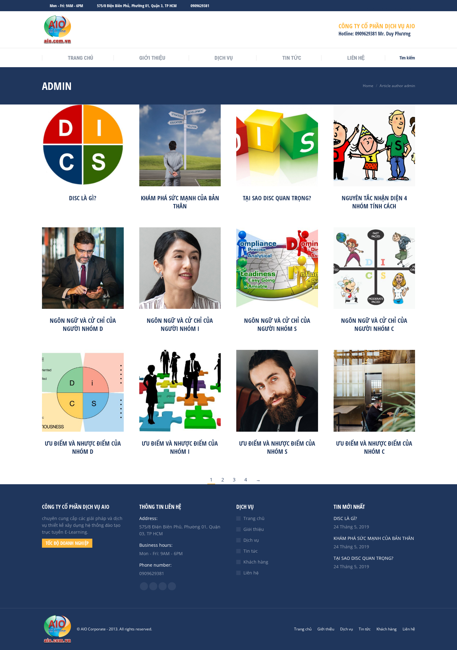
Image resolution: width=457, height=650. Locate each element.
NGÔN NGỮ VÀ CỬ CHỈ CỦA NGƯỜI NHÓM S (277, 324)
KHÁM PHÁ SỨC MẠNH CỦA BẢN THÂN (180, 202)
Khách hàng (255, 562)
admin (57, 86)
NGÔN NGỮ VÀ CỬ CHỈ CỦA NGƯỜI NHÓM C (374, 324)
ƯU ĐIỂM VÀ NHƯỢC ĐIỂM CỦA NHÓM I (180, 447)
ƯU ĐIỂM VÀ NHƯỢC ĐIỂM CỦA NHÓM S (277, 447)
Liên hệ (251, 573)
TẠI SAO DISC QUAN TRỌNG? (277, 198)
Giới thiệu (253, 529)
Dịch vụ (251, 540)
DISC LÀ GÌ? (82, 198)
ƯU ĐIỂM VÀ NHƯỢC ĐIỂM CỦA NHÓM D (83, 447)
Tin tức (250, 551)
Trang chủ (254, 518)
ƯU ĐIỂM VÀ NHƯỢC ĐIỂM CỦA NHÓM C (374, 447)
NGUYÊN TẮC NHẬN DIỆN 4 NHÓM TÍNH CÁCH (374, 202)
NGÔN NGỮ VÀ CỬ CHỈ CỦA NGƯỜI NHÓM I (180, 324)
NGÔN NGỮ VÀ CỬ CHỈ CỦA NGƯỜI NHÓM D (83, 324)
